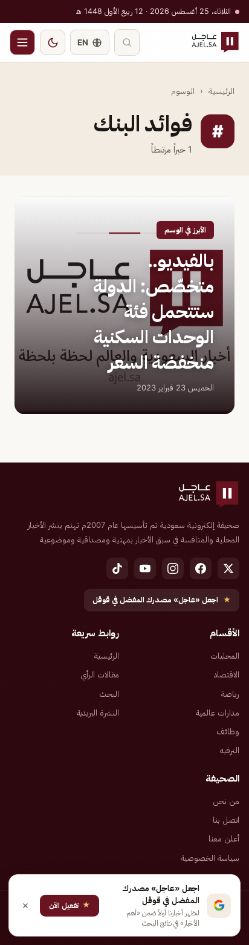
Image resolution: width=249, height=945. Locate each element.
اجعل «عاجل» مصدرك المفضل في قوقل (161, 599)
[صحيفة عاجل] (215, 42)
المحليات (224, 655)
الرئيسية (221, 91)
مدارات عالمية (217, 712)
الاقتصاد (226, 674)
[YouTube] (145, 568)
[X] (228, 568)
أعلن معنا (224, 838)
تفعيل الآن (69, 904)
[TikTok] (117, 568)
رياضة (230, 694)
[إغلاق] (25, 905)
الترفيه (229, 750)
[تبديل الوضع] (52, 42)
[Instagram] (173, 568)
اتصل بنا (226, 820)
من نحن (226, 801)
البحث (109, 694)
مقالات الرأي (99, 674)
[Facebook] (201, 568)
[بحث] (127, 42)
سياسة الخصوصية (210, 858)
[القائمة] (22, 42)
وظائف (227, 731)
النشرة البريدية (98, 712)
